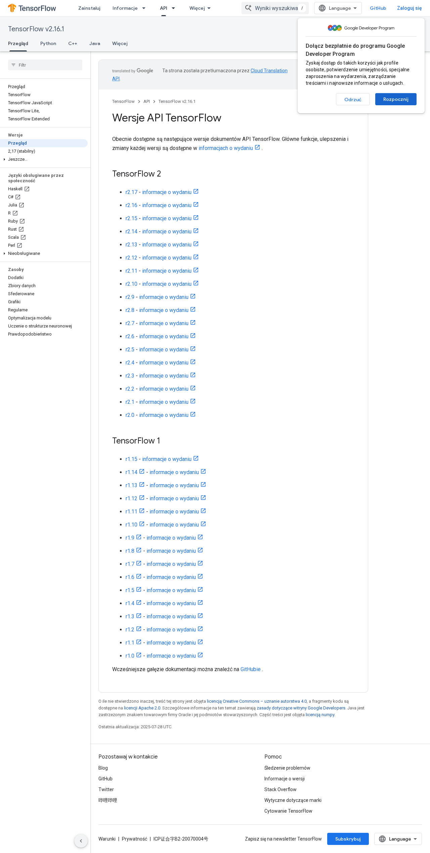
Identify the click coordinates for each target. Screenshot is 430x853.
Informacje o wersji (284, 778)
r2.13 (131, 244)
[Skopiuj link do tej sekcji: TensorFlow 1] (167, 441)
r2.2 (130, 389)
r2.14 (131, 231)
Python (48, 43)
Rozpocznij (395, 99)
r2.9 (130, 297)
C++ (72, 43)
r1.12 (131, 498)
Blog (103, 768)
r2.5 (130, 349)
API (163, 8)
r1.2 (130, 629)
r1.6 (130, 577)
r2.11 (131, 271)
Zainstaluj (89, 8)
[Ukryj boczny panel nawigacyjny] (81, 841)
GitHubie (251, 669)
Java (94, 43)
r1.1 (130, 642)
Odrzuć (352, 99)
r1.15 (131, 459)
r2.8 (130, 310)
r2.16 (131, 205)
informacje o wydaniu (166, 192)
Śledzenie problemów (287, 768)
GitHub (378, 8)
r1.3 (130, 616)
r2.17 (131, 192)
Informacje (125, 8)
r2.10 (131, 284)
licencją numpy (320, 714)
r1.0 (130, 656)
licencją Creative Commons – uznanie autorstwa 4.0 (257, 701)
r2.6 (130, 336)
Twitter (106, 789)
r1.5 (130, 590)
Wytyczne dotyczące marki (292, 800)
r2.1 (130, 402)
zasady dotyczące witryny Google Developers (301, 707)
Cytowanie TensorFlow (288, 811)
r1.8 (130, 551)
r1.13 (131, 485)
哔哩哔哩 (107, 800)
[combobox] (275, 8)
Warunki (107, 839)
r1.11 (131, 511)
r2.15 (131, 218)
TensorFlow (123, 101)
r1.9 (130, 538)
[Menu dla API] (175, 8)
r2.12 (131, 258)
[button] (44, 159)
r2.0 (130, 415)
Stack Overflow (280, 789)
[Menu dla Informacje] (146, 8)
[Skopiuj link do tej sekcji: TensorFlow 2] (167, 174)
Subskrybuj (348, 839)
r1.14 (131, 472)
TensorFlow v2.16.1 (36, 29)
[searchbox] (45, 65)
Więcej (197, 8)
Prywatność (134, 839)
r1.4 (130, 603)
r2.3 (130, 376)
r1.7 (130, 564)
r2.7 (130, 323)
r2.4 (130, 362)
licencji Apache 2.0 (142, 707)
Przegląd (18, 43)
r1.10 (131, 524)
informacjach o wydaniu (226, 148)
